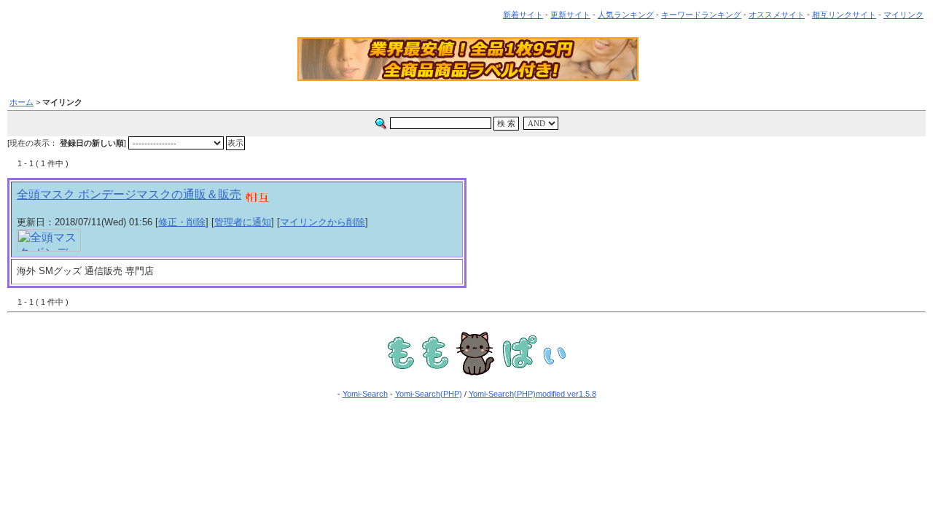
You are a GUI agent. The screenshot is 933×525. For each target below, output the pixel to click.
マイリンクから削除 (322, 222)
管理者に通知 (242, 222)
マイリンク (903, 14)
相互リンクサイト (844, 14)
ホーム (21, 102)
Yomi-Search (365, 393)
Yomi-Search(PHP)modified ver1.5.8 (532, 393)
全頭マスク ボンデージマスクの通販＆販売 (129, 194)
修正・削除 (182, 222)
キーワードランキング (701, 14)
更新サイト (570, 14)
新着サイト (523, 14)
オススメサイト (777, 14)
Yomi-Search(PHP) (428, 393)
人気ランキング (626, 14)
